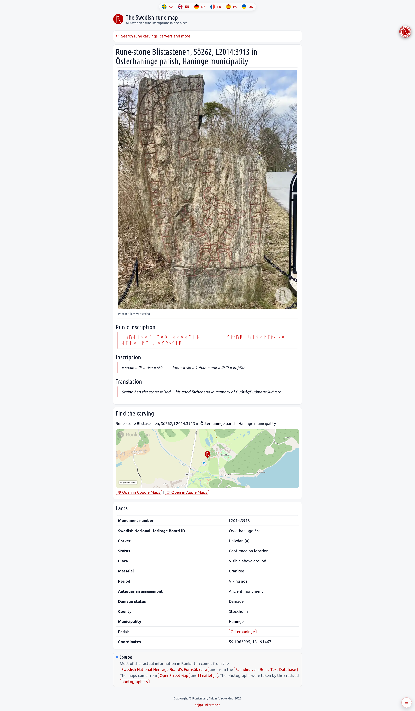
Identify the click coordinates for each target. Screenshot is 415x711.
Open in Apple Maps (188, 492)
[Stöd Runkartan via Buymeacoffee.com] (405, 31)
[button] (207, 455)
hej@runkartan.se (207, 705)
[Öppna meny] (406, 702)
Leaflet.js (208, 675)
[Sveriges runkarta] (118, 19)
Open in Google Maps (140, 492)
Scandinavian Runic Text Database (266, 669)
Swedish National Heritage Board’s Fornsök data (164, 669)
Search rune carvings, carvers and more (155, 36)
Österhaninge (243, 631)
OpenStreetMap (174, 675)
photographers (134, 681)
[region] (207, 458)
